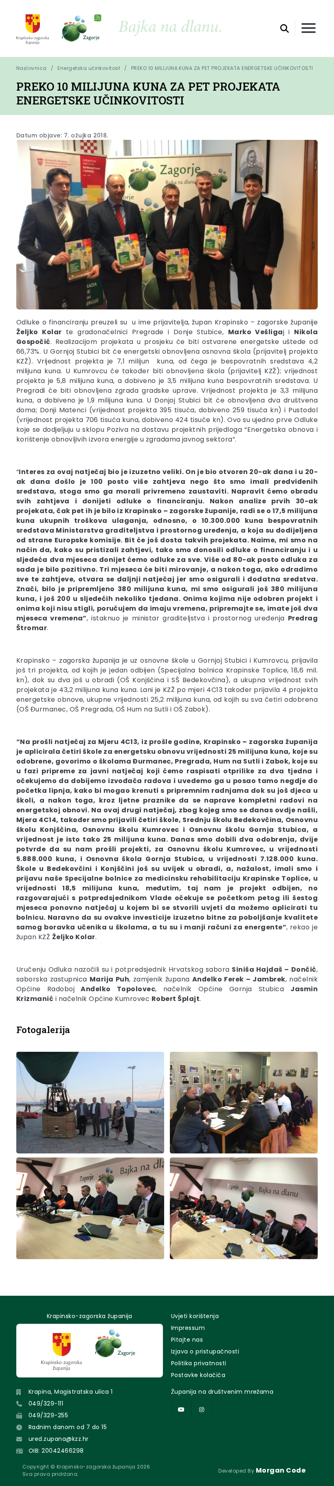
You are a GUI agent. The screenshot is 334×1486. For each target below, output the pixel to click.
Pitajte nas (187, 1340)
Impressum (188, 1328)
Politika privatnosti (198, 1363)
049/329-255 (48, 1415)
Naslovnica (31, 68)
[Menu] (308, 28)
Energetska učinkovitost (88, 68)
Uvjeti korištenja (195, 1316)
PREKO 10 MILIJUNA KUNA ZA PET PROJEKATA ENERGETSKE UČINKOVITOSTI (222, 68)
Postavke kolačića (198, 1375)
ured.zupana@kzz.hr (59, 1439)
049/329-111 (46, 1403)
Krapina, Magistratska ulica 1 (71, 1392)
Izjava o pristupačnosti (205, 1351)
